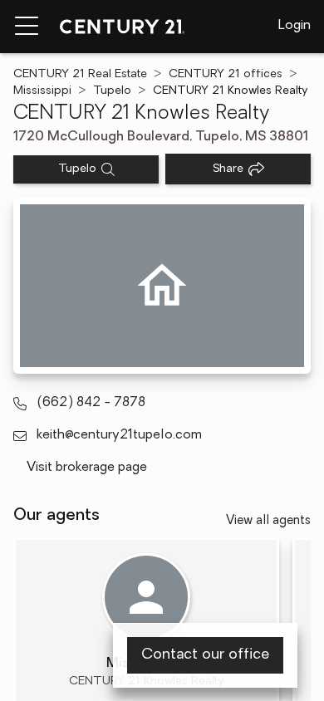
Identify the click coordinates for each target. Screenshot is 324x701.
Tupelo (112, 91)
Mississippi (42, 91)
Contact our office (205, 655)
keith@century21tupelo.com (119, 435)
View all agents (268, 521)
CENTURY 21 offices (225, 74)
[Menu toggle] (26, 26)
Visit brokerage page (87, 467)
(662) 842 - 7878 (91, 402)
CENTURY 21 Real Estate (80, 74)
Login (294, 25)
